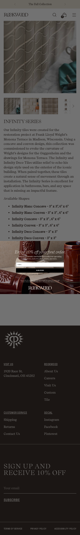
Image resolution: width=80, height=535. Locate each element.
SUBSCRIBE (40, 270)
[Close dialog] (78, 243)
